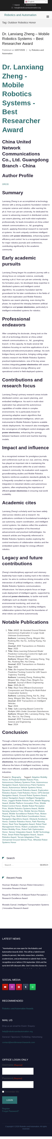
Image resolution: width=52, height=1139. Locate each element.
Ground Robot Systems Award (33, 795)
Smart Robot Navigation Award (22, 834)
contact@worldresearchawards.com (18, 1042)
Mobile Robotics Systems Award (22, 808)
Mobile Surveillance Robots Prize (24, 813)
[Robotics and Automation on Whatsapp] (33, 987)
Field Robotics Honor (27, 793)
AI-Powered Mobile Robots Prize (23, 780)
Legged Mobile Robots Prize (21, 800)
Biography (16, 777)
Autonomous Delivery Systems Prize (18, 782)
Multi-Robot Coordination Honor (30, 816)
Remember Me (12, 1091)
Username (12, 1065)
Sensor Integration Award (20, 832)
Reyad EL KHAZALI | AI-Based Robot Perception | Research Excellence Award (25, 896)
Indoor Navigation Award (13, 798)
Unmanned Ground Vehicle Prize (17, 840)
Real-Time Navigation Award (22, 824)
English (30, 2)
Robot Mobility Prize (11, 829)
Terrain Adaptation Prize (28, 837)
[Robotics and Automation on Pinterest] (19, 987)
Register (6, 1108)
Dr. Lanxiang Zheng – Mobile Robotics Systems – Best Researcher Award (25, 39)
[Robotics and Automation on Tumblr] (26, 987)
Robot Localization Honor (33, 827)
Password (12, 1078)
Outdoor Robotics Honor (20, 821)
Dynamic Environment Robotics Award (19, 790)
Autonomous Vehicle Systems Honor (25, 787)
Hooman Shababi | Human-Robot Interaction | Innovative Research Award (23, 886)
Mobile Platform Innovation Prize (24, 803)
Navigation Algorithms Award (15, 819)
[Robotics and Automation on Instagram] (12, 987)
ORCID (5, 184)
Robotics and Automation (20, 15)
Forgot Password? (10, 1111)
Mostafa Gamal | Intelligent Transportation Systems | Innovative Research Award (25, 906)
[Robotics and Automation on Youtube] (5, 987)
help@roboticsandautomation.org (17, 1031)
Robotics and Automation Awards (17, 1008)
